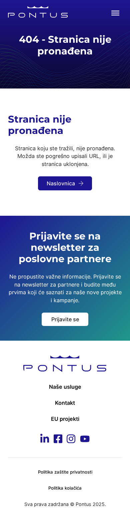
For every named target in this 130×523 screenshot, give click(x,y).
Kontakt (65, 402)
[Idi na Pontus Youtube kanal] (85, 440)
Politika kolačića (65, 488)
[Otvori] (115, 13)
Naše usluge (65, 386)
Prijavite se (65, 319)
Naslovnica (61, 183)
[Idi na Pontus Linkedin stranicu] (44, 440)
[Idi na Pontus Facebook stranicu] (58, 440)
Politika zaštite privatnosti (65, 472)
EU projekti (65, 418)
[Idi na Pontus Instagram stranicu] (71, 440)
